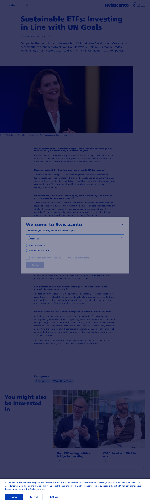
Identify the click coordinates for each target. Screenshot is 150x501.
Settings (54, 497)
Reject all (34, 497)
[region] (75, 490)
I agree (13, 497)
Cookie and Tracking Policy (36, 486)
